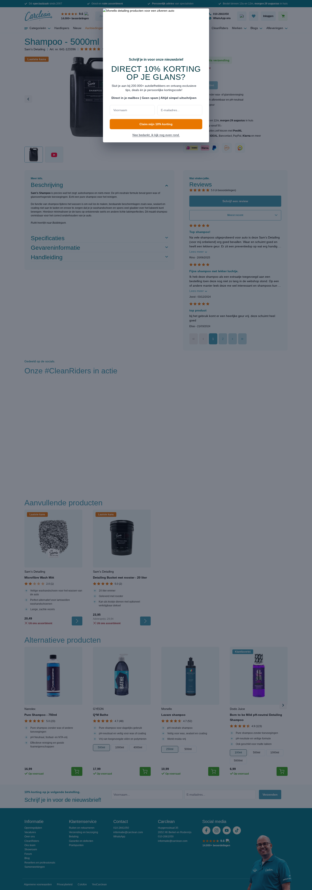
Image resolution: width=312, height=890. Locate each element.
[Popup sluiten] (204, 14)
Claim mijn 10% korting (156, 124)
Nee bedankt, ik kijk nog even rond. (156, 135)
